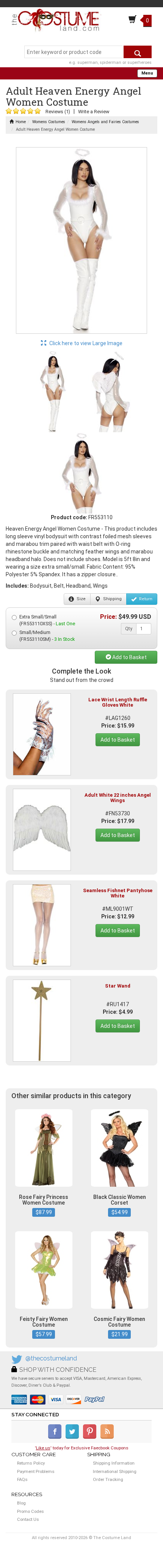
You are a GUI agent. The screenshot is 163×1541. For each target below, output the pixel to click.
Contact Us (28, 1519)
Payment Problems (36, 1471)
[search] (138, 52)
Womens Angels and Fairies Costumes (105, 121)
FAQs (22, 1479)
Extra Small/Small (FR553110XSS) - (47, 620)
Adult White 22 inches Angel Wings (118, 797)
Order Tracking (108, 1479)
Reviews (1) (57, 111)
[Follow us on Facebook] (56, 1437)
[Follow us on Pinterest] (91, 1437)
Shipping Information (114, 1463)
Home (21, 121)
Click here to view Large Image (85, 343)
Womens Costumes (48, 121)
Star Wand (117, 986)
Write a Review (93, 111)
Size (80, 598)
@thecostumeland (51, 1358)
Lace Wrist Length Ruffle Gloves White (117, 702)
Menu (147, 73)
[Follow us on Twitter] (74, 1437)
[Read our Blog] (107, 1437)
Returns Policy (31, 1463)
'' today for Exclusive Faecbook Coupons (82, 1448)
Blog (21, 1503)
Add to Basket (129, 657)
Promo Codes (30, 1511)
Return (145, 598)
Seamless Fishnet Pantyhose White (117, 893)
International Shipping (114, 1471)
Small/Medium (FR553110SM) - (47, 635)
